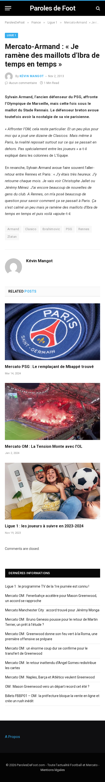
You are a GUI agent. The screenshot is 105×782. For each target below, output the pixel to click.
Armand (13, 229)
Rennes (83, 229)
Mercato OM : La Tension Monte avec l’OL (43, 446)
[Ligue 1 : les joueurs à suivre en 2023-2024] (52, 491)
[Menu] (8, 8)
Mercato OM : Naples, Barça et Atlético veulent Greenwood (50, 677)
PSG (69, 229)
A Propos (12, 737)
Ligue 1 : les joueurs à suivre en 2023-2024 (44, 526)
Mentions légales (53, 770)
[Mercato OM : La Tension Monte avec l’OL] (52, 411)
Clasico (30, 229)
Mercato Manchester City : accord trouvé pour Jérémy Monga (52, 610)
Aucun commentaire (23, 83)
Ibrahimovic (51, 229)
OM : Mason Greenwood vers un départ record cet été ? (47, 686)
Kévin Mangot (32, 76)
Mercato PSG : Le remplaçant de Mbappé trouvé (49, 366)
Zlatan (12, 236)
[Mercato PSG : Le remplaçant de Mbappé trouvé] (52, 331)
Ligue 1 (11, 35)
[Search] (97, 8)
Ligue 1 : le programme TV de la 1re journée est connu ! (47, 586)
